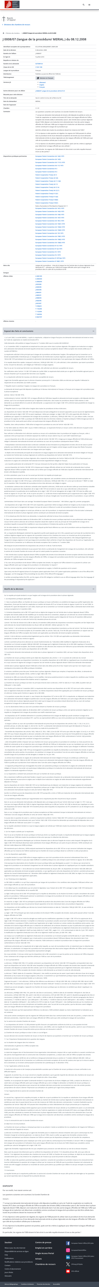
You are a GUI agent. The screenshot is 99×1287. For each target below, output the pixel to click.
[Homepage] (3, 33)
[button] (49, 331)
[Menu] (89, 5)
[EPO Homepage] (12, 5)
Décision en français (46, 78)
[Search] (83, 5)
